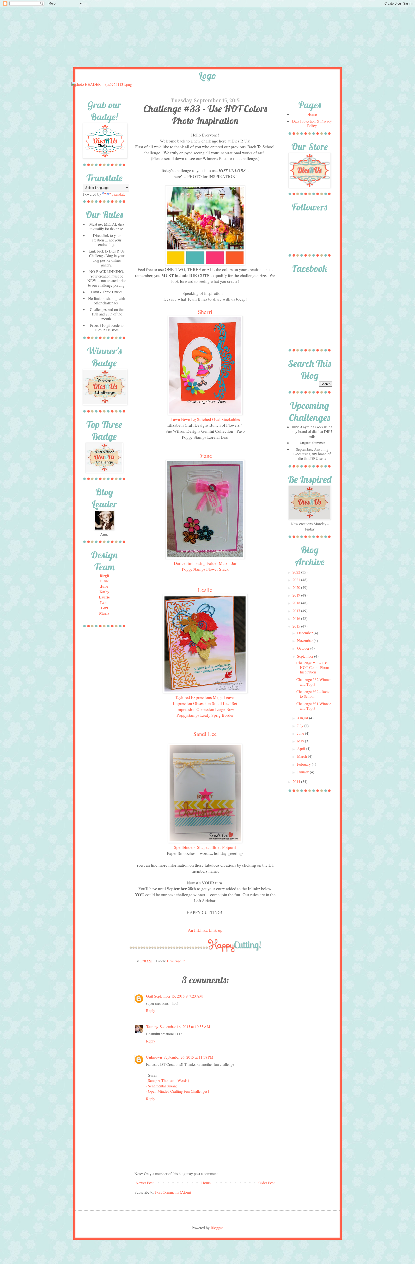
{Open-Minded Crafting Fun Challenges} (177, 1091)
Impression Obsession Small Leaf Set (205, 703)
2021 (297, 579)
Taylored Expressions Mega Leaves (205, 697)
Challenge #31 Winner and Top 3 (313, 706)
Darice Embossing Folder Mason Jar (205, 563)
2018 (297, 602)
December (305, 632)
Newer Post (144, 1182)
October (303, 648)
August (303, 717)
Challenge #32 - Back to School (313, 694)
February (304, 764)
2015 (297, 626)
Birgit (104, 575)
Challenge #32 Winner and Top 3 (313, 681)
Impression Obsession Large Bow (205, 709)
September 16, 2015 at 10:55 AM (185, 1026)
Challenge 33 (176, 961)
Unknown (154, 1057)
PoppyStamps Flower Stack (205, 569)
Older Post (266, 1182)
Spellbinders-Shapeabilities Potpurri (205, 847)
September (305, 656)
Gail (149, 996)
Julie (104, 586)
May (301, 740)
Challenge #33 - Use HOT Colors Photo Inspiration (312, 667)
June (301, 733)
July (300, 725)
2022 (297, 571)
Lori (104, 607)
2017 (297, 610)
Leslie (205, 590)
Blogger (217, 1227)
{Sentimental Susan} (162, 1085)
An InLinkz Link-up (205, 930)
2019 (297, 595)
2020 (297, 587)
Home (206, 1182)
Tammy (152, 1026)
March (302, 756)
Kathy (104, 591)
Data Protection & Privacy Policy (312, 123)
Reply (150, 1010)
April (301, 748)
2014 (297, 781)
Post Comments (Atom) (173, 1192)
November (305, 640)
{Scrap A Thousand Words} (167, 1080)
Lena (104, 602)
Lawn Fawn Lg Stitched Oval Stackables (205, 419)
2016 (297, 618)
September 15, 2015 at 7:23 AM (178, 996)
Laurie (104, 597)
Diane (205, 456)
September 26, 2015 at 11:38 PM (188, 1057)
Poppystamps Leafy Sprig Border (205, 715)
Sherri (205, 312)
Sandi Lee (205, 734)
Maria (104, 613)
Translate (118, 194)
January (303, 771)
